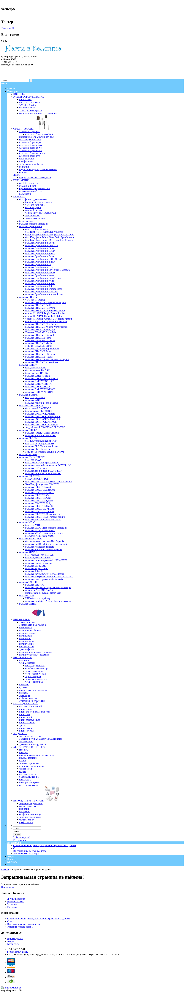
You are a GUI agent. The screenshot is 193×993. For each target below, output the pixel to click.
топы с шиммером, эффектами (41, 213)
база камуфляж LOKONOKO (40, 411)
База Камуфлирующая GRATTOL (42, 484)
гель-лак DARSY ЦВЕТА (38, 384)
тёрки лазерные (33, 676)
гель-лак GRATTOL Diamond (40, 489)
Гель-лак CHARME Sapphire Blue (42, 348)
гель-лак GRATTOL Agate (38, 487)
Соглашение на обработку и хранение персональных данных (44, 845)
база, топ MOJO (33, 525)
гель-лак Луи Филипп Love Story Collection (47, 270)
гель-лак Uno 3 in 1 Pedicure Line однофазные (48, 601)
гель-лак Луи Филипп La (38, 264)
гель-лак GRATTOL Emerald (39, 492)
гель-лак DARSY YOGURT (39, 381)
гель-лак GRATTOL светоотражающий (45, 517)
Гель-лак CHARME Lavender (40, 340)
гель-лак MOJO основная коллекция (44, 533)
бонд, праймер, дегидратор (39, 202)
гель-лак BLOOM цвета (37, 449)
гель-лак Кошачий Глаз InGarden (42, 403)
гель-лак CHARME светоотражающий (45, 310)
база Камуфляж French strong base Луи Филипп (49, 234)
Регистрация (19, 840)
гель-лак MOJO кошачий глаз (40, 530)
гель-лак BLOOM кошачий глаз (41, 446)
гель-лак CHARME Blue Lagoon (41, 324)
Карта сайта (13, 944)
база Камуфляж (33, 207)
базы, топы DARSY (35, 367)
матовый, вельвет (34, 210)
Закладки (12, 904)
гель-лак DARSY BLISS (37, 386)
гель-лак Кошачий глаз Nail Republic (43, 549)
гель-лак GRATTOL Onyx (38, 495)
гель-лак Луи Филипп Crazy (39, 248)
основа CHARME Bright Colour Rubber (45, 313)
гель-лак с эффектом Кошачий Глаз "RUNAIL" (49, 576)
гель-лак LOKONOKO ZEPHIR (41, 424)
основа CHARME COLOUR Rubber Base (46, 321)
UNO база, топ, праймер (37, 598)
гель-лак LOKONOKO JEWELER (42, 419)
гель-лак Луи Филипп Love (39, 267)
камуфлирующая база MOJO (40, 536)
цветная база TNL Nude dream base (43, 593)
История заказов (15, 901)
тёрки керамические (35, 673)
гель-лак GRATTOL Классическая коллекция (48, 481)
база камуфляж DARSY (37, 370)
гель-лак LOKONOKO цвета (40, 413)
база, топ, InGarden (35, 397)
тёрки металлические (36, 679)
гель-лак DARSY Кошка (37, 375)
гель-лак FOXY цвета (36, 468)
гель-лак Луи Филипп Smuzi (40, 283)
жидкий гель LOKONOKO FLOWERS (45, 427)
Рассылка (12, 907)
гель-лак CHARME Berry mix (40, 329)
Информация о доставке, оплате (29, 851)
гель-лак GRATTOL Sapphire (40, 506)
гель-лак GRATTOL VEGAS (40, 508)
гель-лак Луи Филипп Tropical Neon (43, 289)
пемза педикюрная (34, 665)
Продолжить (7, 887)
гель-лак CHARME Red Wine (40, 308)
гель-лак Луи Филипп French (40, 253)
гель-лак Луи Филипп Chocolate (41, 245)
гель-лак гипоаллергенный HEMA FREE (46, 560)
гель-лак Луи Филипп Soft (38, 286)
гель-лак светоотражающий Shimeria (44, 579)
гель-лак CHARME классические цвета (45, 302)
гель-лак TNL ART (34, 584)
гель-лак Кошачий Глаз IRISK (40, 435)
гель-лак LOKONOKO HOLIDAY (42, 416)
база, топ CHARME (35, 299)
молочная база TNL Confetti (39, 590)
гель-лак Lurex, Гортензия (38, 563)
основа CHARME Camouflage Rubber (44, 316)
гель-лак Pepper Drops (36, 568)
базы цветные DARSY (37, 373)
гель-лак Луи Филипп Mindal (40, 272)
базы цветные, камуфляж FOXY (42, 462)
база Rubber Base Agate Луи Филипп (44, 232)
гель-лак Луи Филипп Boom (39, 242)
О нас (16, 848)
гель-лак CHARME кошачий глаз (42, 362)
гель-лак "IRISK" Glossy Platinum (42, 432)
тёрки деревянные (34, 671)
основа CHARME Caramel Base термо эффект (48, 318)
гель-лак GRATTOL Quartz (39, 500)
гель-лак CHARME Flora (38, 337)
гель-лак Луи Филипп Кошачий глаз (44, 294)
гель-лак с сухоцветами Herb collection (45, 574)
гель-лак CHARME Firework (39, 335)
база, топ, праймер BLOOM (39, 443)
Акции (10, 856)
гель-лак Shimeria (34, 571)
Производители (15, 938)
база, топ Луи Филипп (36, 229)
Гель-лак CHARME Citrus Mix (40, 332)
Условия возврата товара (26, 853)
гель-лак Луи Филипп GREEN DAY (44, 259)
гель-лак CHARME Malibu (38, 343)
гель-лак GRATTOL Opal (38, 498)
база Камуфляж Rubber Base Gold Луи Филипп (49, 240)
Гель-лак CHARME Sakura (38, 346)
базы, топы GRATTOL (37, 479)
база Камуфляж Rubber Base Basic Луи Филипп (49, 237)
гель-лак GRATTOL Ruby (38, 503)
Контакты (12, 861)
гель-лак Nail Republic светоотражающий (46, 544)
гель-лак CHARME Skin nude (40, 354)
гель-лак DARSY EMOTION (40, 389)
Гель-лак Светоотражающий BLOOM (44, 451)
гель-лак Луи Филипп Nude (39, 280)
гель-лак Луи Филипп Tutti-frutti (41, 291)
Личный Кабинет (16, 899)
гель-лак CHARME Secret (38, 351)
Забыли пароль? (21, 837)
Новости (11, 859)
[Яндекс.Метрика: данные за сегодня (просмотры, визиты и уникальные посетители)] (11, 987)
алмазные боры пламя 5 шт (39, 134)
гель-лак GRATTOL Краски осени (42, 514)
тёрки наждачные (34, 682)
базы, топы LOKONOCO (38, 408)
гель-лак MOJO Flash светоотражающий (46, 527)
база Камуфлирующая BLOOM (41, 441)
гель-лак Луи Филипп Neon (39, 275)
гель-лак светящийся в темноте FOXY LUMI (48, 465)
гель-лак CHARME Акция (38, 356)
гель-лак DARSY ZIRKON (39, 392)
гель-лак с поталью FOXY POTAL (43, 473)
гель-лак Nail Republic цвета (39, 546)
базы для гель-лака (34, 204)
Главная (5, 869)
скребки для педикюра (37, 668)
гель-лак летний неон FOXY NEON (43, 470)
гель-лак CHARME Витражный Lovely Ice (47, 359)
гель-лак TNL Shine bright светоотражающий (48, 587)
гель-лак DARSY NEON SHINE (41, 378)
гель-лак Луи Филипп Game (39, 256)
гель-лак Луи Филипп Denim (40, 251)
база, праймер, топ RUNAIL (39, 555)
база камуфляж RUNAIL (38, 557)
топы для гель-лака (35, 218)
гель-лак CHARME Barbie (38, 305)
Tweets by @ (7, 28)
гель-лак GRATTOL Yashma (39, 511)
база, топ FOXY (33, 460)
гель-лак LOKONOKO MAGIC (41, 422)
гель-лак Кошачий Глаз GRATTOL (43, 519)
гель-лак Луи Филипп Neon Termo (43, 278)
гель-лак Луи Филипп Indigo (40, 261)
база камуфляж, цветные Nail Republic (44, 541)
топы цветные (32, 215)
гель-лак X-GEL (33, 400)
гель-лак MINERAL (35, 565)
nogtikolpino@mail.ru (17, 951)
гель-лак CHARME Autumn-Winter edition (46, 327)
